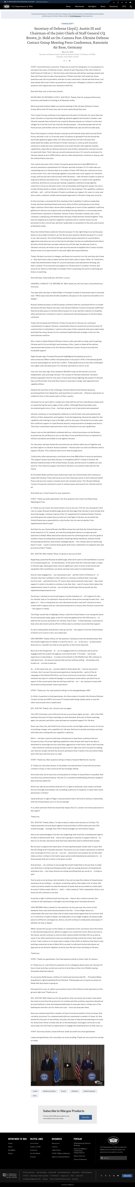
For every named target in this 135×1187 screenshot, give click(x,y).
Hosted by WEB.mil (67, 1185)
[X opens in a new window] (113, 2)
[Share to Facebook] (64, 61)
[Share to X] (67, 61)
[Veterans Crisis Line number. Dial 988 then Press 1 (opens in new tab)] (10, 1175)
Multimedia (79, 6)
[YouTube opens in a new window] (130, 2)
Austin (35, 1091)
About (103, 6)
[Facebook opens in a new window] (118, 2)
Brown (63, 1091)
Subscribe (85, 1117)
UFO (124, 6)
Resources (114, 6)
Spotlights (92, 6)
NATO (34, 1096)
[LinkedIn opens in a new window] (126, 2)
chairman (75, 1091)
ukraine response (89, 1091)
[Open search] (131, 6)
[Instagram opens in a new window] (122, 2)
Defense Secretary (49, 1091)
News (68, 6)
